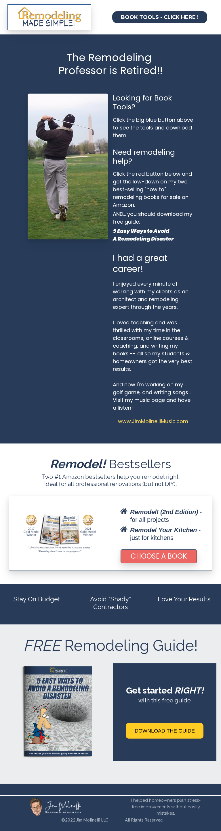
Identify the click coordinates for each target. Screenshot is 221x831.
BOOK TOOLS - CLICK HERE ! (160, 17)
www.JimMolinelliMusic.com (153, 421)
